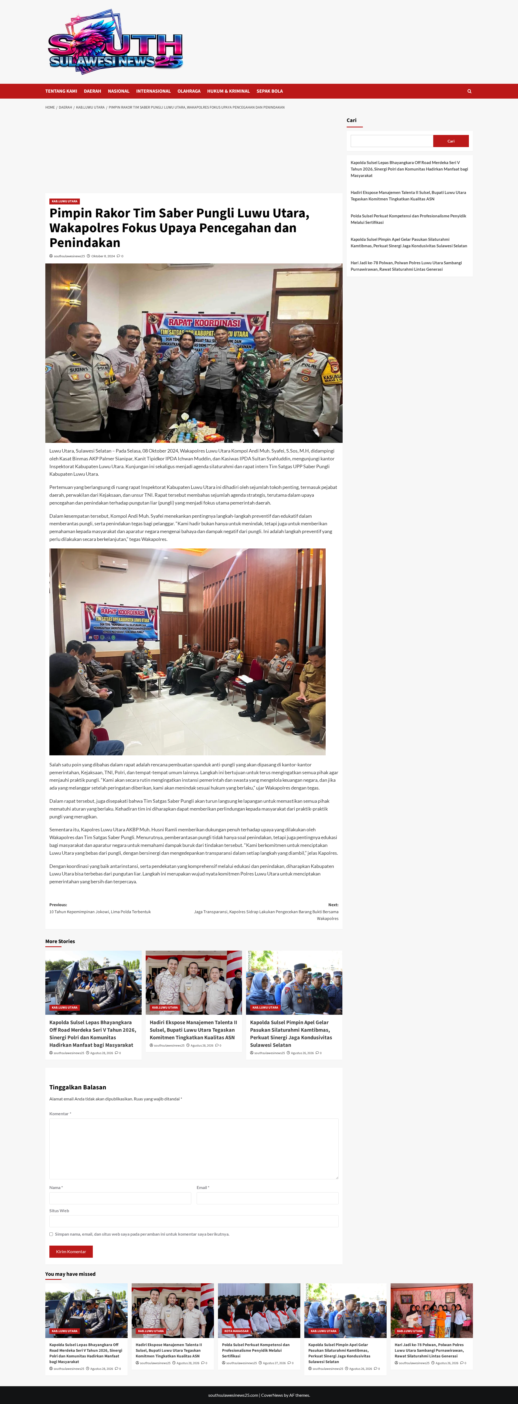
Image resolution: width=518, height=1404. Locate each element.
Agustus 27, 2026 (274, 1363)
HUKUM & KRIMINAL (228, 91)
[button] (469, 91)
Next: (266, 912)
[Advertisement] (194, 153)
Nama (56, 1187)
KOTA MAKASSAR (236, 1331)
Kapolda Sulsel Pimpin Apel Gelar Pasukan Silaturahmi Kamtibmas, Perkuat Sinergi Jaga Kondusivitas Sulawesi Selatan (291, 1034)
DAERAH (92, 91)
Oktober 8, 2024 (103, 256)
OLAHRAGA (189, 91)
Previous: (100, 908)
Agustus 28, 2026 (101, 1053)
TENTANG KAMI (61, 91)
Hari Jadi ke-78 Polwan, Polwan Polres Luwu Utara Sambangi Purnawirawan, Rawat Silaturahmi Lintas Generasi (406, 266)
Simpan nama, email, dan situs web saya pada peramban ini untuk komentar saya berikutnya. (142, 1233)
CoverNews (272, 1395)
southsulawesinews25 (69, 256)
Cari (352, 120)
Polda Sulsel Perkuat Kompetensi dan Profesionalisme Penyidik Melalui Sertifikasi (408, 219)
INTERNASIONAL (153, 91)
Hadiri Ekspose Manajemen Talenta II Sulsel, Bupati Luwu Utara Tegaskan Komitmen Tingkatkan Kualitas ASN (193, 1030)
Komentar (60, 1113)
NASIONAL (119, 91)
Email (203, 1187)
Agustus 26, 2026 (302, 1053)
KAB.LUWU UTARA (64, 201)
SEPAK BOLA (270, 91)
